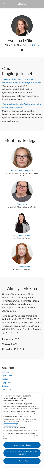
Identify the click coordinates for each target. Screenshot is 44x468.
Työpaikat (6, 382)
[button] (40, 4)
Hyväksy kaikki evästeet (22, 445)
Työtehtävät (7, 375)
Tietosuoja (6, 389)
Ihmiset (5, 379)
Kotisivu (5, 372)
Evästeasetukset (22, 461)
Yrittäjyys (34, 45)
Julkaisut (6, 386)
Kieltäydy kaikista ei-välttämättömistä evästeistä (22, 453)
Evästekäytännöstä (10, 425)
